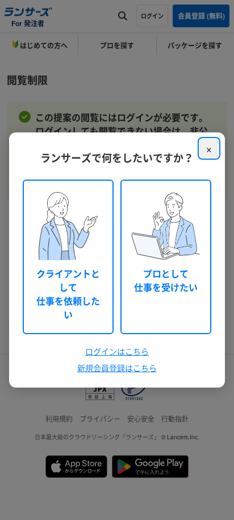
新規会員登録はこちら (117, 367)
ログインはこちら (117, 351)
